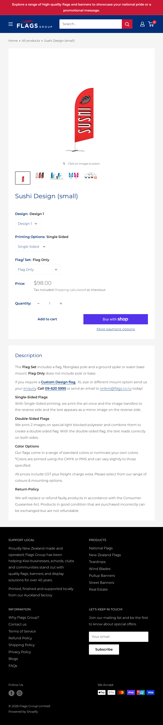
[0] (151, 24)
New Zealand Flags (105, 555)
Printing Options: (41, 237)
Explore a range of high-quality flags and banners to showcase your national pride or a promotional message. (81, 7)
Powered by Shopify (23, 712)
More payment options (116, 329)
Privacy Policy (19, 652)
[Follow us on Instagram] (19, 693)
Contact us (17, 624)
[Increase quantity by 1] (60, 303)
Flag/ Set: (32, 260)
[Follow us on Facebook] (11, 693)
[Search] (127, 24)
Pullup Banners (102, 576)
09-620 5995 (55, 388)
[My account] (142, 24)
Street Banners (101, 583)
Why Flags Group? (23, 617)
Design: (29, 214)
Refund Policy (20, 638)
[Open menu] (10, 24)
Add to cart (47, 319)
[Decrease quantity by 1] (38, 303)
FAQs (12, 666)
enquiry (29, 388)
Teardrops (97, 562)
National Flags (101, 548)
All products (31, 41)
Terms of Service (22, 631)
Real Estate (98, 589)
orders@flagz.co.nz (116, 388)
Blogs (13, 659)
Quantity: (23, 303)
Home (13, 41)
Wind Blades (100, 569)
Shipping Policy (21, 645)
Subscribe (104, 649)
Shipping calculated (70, 290)
